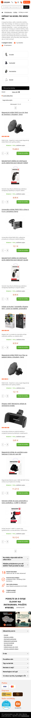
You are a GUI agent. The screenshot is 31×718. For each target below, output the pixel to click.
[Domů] (2, 12)
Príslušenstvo (8, 12)
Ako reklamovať (8, 645)
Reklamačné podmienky (10, 641)
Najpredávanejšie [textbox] (7, 100)
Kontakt (6, 635)
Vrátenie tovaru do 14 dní (11, 647)
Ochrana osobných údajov (11, 649)
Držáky (15, 12)
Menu (27, 2)
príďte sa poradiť (11, 592)
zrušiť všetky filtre (8, 96)
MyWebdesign (25, 716)
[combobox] (15, 100)
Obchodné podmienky (10, 639)
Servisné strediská (9, 643)
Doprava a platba (8, 637)
